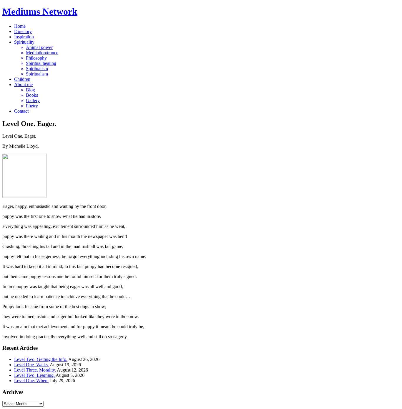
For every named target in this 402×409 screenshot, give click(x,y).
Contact (21, 111)
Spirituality (24, 42)
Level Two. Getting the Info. (40, 359)
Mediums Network (39, 11)
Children (22, 79)
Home (20, 26)
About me (23, 84)
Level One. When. (31, 380)
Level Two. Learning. (34, 375)
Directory (23, 31)
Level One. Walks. (31, 364)
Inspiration (24, 36)
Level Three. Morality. (35, 369)
